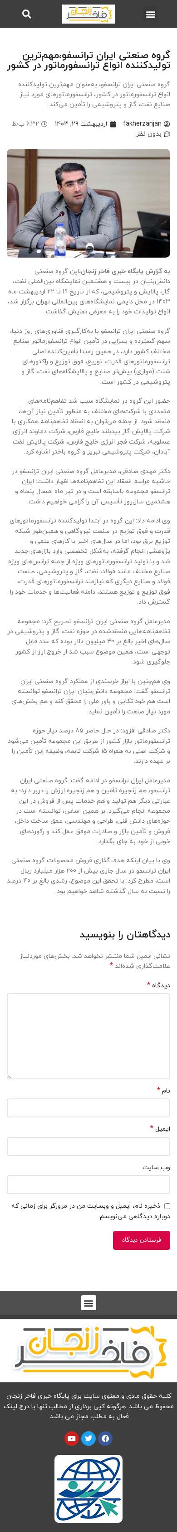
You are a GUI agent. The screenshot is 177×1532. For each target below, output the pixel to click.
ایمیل (160, 1129)
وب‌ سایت (156, 1167)
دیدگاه (158, 985)
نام (163, 1091)
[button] (150, 13)
